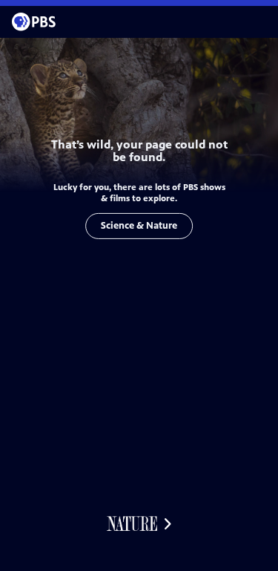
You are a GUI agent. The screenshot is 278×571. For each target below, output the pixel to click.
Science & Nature (139, 226)
